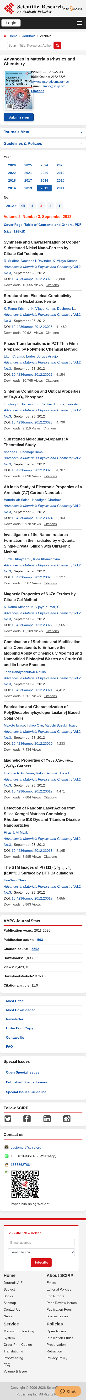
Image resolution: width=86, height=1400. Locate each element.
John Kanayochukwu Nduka (25, 672)
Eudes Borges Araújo (42, 356)
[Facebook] (27, 1118)
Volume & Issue (15, 1371)
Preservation (56, 1344)
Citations (37, 91)
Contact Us (15, 1037)
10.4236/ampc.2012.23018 (32, 850)
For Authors (55, 1296)
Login (11, 23)
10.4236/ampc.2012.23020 (32, 743)
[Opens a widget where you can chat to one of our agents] (68, 1392)
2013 (28, 188)
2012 (44, 188)
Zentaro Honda (52, 404)
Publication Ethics (60, 1338)
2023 (60, 165)
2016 (44, 180)
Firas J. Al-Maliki (16, 832)
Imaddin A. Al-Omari (19, 773)
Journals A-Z (13, 1283)
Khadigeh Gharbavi (46, 500)
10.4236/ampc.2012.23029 (32, 279)
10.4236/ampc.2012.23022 (32, 625)
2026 (12, 165)
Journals (28, 36)
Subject (9, 1289)
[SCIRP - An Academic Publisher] (33, 8)
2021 (28, 173)
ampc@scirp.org (54, 86)
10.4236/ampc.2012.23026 (32, 422)
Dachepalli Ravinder (36, 261)
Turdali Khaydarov (17, 559)
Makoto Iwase (14, 725)
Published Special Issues (26, 1082)
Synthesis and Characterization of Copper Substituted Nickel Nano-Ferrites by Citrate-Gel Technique (42, 248)
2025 (28, 165)
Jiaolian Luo (30, 404)
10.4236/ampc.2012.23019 (32, 791)
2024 (44, 165)
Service (11, 1324)
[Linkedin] (47, 1118)
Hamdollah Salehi (17, 500)
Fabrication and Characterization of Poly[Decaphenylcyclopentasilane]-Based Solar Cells (42, 712)
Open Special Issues (22, 1072)
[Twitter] (8, 1118)
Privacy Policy (57, 1358)
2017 (28, 180)
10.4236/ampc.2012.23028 (32, 327)
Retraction (54, 1351)
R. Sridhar (11, 261)
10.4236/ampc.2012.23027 (32, 374)
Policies (55, 1324)
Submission (18, 117)
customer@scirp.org (26, 1147)
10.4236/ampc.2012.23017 (32, 898)
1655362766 (20, 1165)
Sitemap (10, 1303)
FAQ (9, 1046)
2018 (12, 180)
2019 (60, 173)
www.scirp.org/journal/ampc (50, 81)
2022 (12, 173)
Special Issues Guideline (26, 1092)
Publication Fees (59, 1309)
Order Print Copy (19, 1028)
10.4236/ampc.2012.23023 (32, 577)
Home (13, 36)
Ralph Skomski (47, 773)
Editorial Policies (59, 1289)
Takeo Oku (35, 725)
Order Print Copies (18, 1344)
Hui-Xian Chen (15, 880)
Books (8, 1296)
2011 (60, 188)
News (8, 1316)
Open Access (56, 1331)
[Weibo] (66, 1118)
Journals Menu (17, 132)
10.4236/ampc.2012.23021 (32, 690)
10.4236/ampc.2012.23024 (32, 518)
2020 (44, 173)
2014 (12, 188)
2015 (60, 180)
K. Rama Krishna (16, 308)
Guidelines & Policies (23, 143)
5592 (35, 949)
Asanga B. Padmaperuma (23, 452)
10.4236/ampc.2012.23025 (32, 470)
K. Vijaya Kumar (65, 261)
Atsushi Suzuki (56, 725)
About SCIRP (60, 1275)
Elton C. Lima (14, 356)
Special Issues (57, 1316)
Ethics (51, 1283)
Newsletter (14, 1019)
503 (40, 940)
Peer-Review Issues (62, 1303)
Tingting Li (11, 404)
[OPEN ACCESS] (73, 8)
